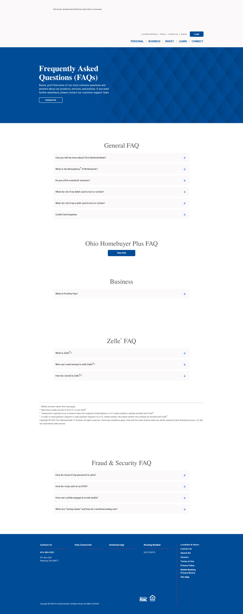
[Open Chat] (232, 606)
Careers (184, 557)
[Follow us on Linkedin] (94, 557)
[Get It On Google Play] (115, 570)
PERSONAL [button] (137, 41)
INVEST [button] (169, 41)
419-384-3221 (47, 552)
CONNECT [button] (197, 41)
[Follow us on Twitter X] (81, 569)
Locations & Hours (149, 34)
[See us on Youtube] (81, 582)
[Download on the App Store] (115, 557)
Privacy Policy (187, 565)
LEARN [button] (183, 41)
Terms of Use (187, 561)
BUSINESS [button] (154, 41)
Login (196, 34)
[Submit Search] (11, 53)
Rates (162, 34)
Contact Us (173, 34)
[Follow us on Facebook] (81, 557)
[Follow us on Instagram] (94, 569)
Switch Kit (185, 553)
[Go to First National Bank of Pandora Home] (45, 25)
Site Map (184, 577)
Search (184, 34)
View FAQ (121, 253)
